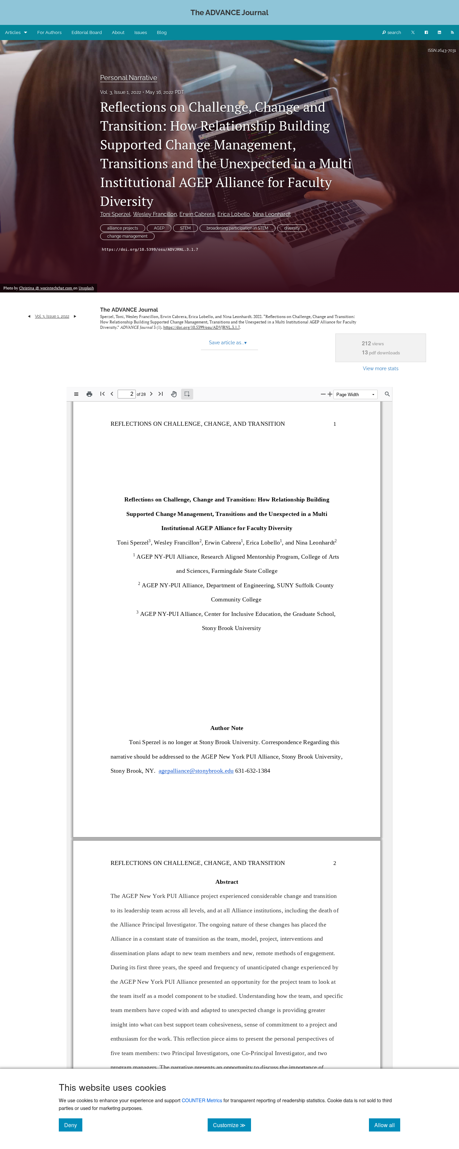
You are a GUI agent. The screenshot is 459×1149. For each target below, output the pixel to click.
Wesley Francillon (155, 214)
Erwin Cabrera (197, 214)
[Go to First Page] (102, 393)
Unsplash (86, 288)
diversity (292, 228)
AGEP (159, 228)
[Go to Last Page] (161, 393)
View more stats (381, 368)
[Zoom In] (330, 394)
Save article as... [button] (228, 342)
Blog (162, 32)
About (118, 32)
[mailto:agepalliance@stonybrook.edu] (196, 774)
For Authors (49, 32)
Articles (12, 32)
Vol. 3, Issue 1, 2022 (120, 92)
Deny (73, 1125)
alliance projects (122, 228)
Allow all (387, 1125)
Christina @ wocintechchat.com (46, 288)
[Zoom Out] (323, 394)
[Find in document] (387, 394)
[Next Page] (151, 393)
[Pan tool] (174, 394)
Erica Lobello (233, 214)
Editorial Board (87, 32)
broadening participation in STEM (237, 228)
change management (127, 236)
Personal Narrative (128, 78)
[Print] (89, 394)
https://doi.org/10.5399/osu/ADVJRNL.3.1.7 (150, 249)
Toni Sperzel (115, 214)
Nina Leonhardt (272, 214)
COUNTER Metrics (202, 1100)
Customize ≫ (232, 1125)
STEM (185, 228)
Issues (140, 32)
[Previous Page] (112, 393)
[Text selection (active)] (187, 394)
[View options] (76, 394)
